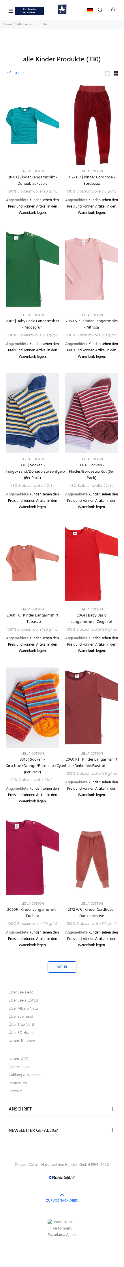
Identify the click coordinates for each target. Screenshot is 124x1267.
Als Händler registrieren (29, 11)
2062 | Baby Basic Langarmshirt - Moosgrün (32, 324)
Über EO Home (21, 1033)
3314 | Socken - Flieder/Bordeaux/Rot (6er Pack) (91, 471)
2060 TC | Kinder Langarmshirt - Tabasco (32, 618)
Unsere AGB (19, 1059)
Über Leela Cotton (24, 1000)
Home (7, 24)
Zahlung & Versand (25, 1075)
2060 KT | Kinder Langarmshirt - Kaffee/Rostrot (91, 762)
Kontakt (15, 1091)
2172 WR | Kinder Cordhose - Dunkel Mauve (92, 912)
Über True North (22, 1024)
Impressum (18, 1083)
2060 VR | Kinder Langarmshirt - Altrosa (91, 324)
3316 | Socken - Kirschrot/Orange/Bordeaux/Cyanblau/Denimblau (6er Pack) (49, 766)
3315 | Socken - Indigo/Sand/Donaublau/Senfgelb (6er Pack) (35, 471)
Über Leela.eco (21, 992)
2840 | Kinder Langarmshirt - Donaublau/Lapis (32, 180)
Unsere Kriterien (22, 1041)
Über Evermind (21, 1016)
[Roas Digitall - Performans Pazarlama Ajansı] (62, 1228)
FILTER (19, 73)
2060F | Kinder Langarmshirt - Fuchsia (32, 912)
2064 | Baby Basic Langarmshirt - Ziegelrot (91, 618)
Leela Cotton (32, 171)
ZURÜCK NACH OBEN (62, 1201)
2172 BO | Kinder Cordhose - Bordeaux (91, 180)
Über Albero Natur (24, 1008)
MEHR (62, 967)
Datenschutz (19, 1067)
